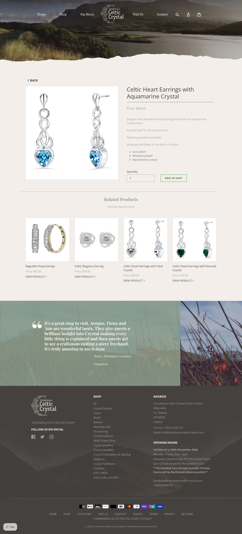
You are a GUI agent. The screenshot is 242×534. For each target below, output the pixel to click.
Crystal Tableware (105, 464)
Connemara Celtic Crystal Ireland (109, 526)
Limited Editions (103, 436)
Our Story (84, 514)
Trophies (99, 468)
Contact (120, 514)
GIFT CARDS (101, 473)
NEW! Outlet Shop (105, 440)
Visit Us (103, 514)
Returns (187, 514)
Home (53, 514)
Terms (153, 514)
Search (138, 514)
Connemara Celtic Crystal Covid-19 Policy (123, 519)
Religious (99, 459)
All (95, 404)
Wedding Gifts (102, 427)
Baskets (98, 422)
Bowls (97, 417)
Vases (97, 413)
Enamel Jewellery (104, 450)
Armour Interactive (147, 526)
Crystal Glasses (103, 408)
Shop (66, 514)
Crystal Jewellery (104, 445)
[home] (116, 22)
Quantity (132, 172)
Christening (101, 431)
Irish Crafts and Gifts (106, 477)
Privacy (169, 514)
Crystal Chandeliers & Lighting (112, 454)
